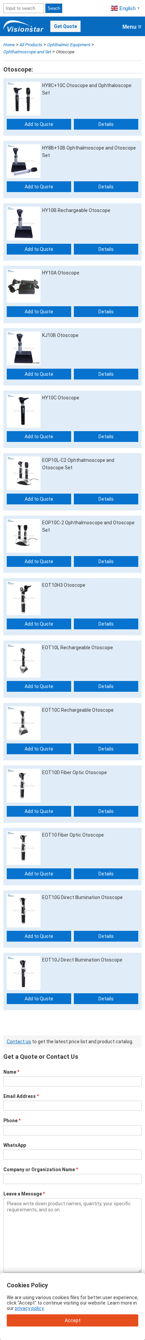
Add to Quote (39, 124)
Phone (12, 1120)
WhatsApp (14, 1145)
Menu (132, 26)
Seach (54, 8)
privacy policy (29, 1308)
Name (11, 1072)
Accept (73, 1320)
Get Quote (65, 26)
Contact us (19, 1041)
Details (106, 124)
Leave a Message (24, 1194)
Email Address (21, 1096)
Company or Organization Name (40, 1169)
